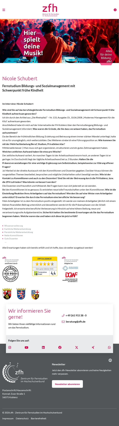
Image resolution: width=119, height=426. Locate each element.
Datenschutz (22, 418)
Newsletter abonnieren (67, 384)
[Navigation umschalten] (4, 9)
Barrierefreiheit (38, 418)
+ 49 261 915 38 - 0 (76, 315)
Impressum (7, 418)
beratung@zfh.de (75, 321)
